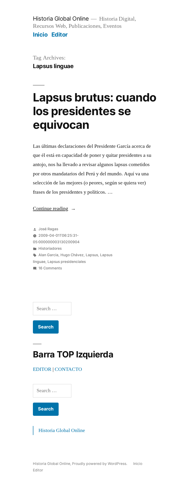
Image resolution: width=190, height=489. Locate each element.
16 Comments (50, 268)
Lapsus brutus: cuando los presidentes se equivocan (94, 111)
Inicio (40, 34)
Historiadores (50, 248)
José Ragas (48, 229)
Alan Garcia (48, 255)
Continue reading (54, 208)
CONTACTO (68, 369)
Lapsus (92, 255)
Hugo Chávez (72, 255)
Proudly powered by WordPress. (100, 463)
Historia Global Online (61, 18)
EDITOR (42, 369)
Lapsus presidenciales (67, 261)
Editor (59, 34)
